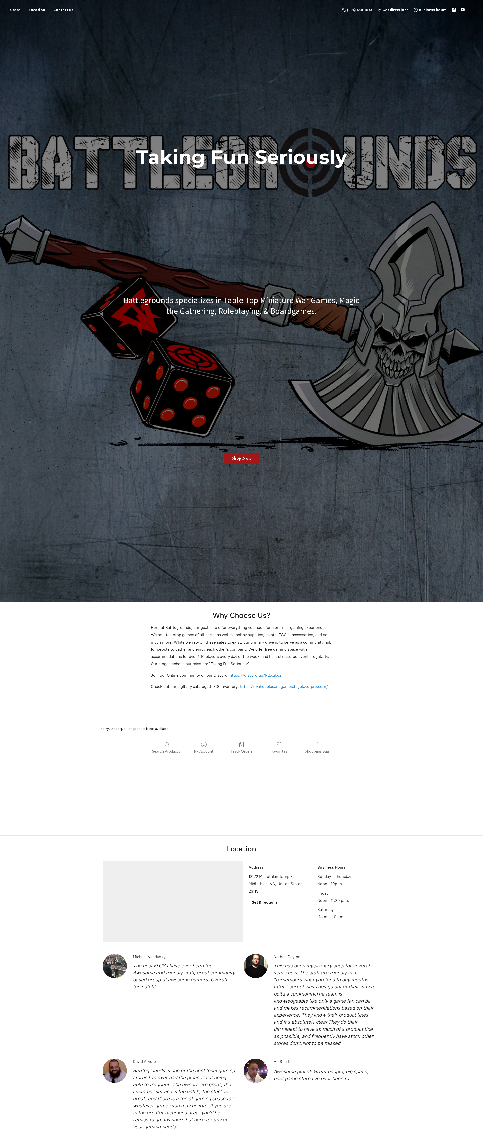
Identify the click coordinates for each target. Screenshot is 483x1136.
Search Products (166, 751)
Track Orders (242, 751)
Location (37, 9)
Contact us (63, 9)
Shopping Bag (317, 751)
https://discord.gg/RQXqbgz (255, 675)
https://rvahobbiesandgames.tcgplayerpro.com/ (284, 686)
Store (15, 9)
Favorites (279, 751)
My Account (204, 751)
